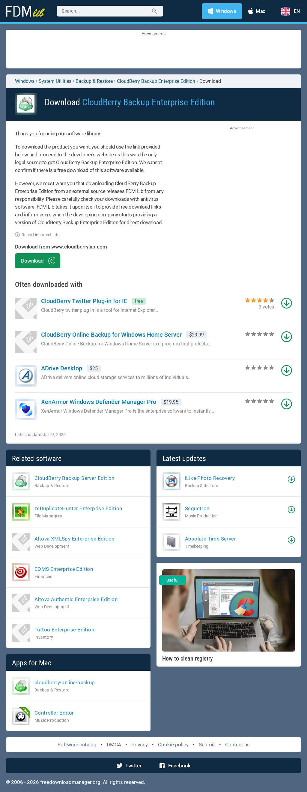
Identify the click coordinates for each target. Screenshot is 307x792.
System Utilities (55, 81)
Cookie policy (173, 745)
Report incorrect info (41, 234)
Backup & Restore (94, 81)
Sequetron (197, 508)
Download (32, 261)
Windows (24, 81)
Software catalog (77, 745)
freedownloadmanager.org (70, 782)
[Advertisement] (153, 49)
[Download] (291, 479)
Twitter (133, 766)
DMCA (114, 745)
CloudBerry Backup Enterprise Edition (156, 81)
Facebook (179, 766)
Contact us (237, 745)
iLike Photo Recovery (210, 478)
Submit (207, 745)
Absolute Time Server (210, 539)
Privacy (139, 745)
